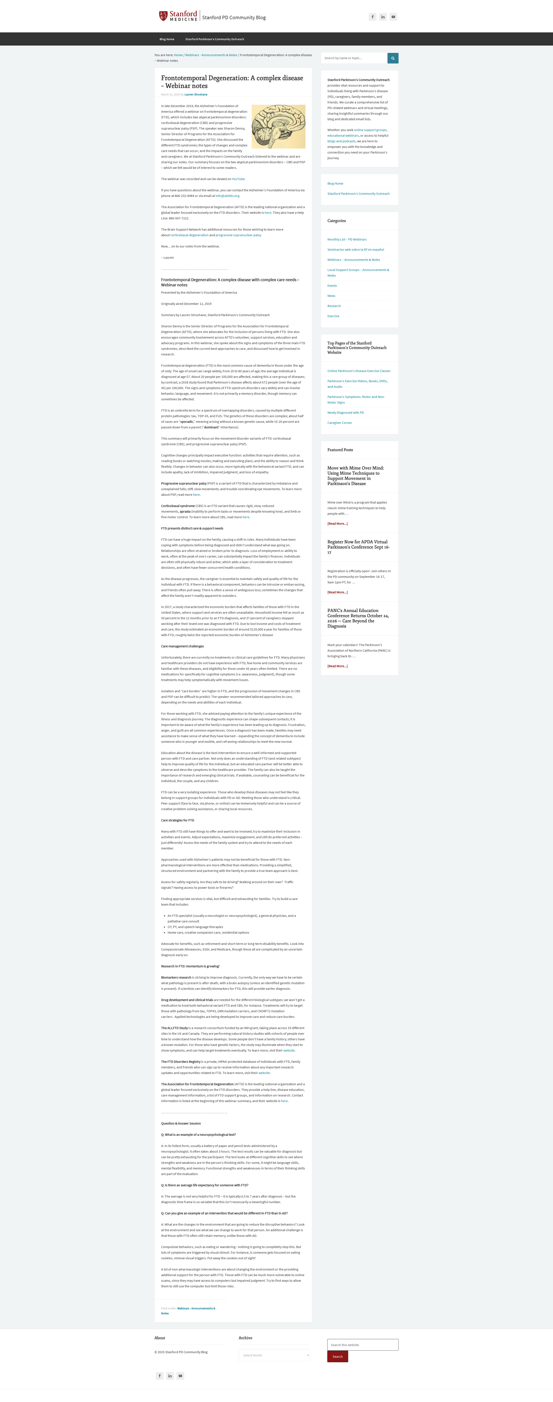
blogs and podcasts (341, 141)
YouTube (238, 179)
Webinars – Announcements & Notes (353, 259)
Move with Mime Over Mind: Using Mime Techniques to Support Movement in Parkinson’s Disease (355, 475)
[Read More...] (337, 523)
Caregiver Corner (339, 422)
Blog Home (335, 183)
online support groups (370, 130)
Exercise (333, 316)
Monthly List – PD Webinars (347, 239)
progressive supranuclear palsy (238, 235)
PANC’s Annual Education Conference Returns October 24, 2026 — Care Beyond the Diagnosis (358, 618)
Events (332, 285)
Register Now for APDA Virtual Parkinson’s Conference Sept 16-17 (358, 547)
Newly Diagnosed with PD (345, 412)
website (289, 1050)
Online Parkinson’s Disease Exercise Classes (359, 371)
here (268, 212)
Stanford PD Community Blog (234, 17)
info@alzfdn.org (227, 195)
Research (334, 306)
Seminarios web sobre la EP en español (355, 249)
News (331, 295)
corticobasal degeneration (189, 235)
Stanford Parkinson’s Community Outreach (358, 193)
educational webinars (343, 135)
